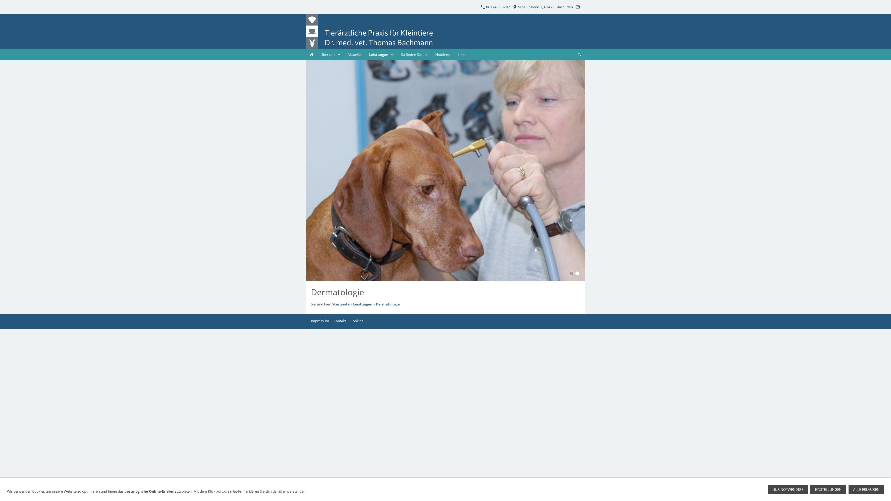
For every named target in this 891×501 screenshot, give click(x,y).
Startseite (341, 304)
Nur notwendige (787, 489)
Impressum (320, 320)
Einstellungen (828, 489)
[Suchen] (579, 54)
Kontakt (340, 320)
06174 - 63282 (497, 7)
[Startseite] (311, 54)
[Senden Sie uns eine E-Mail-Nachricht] (577, 7)
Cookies (357, 320)
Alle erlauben (866, 489)
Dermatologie (388, 304)
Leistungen (362, 304)
